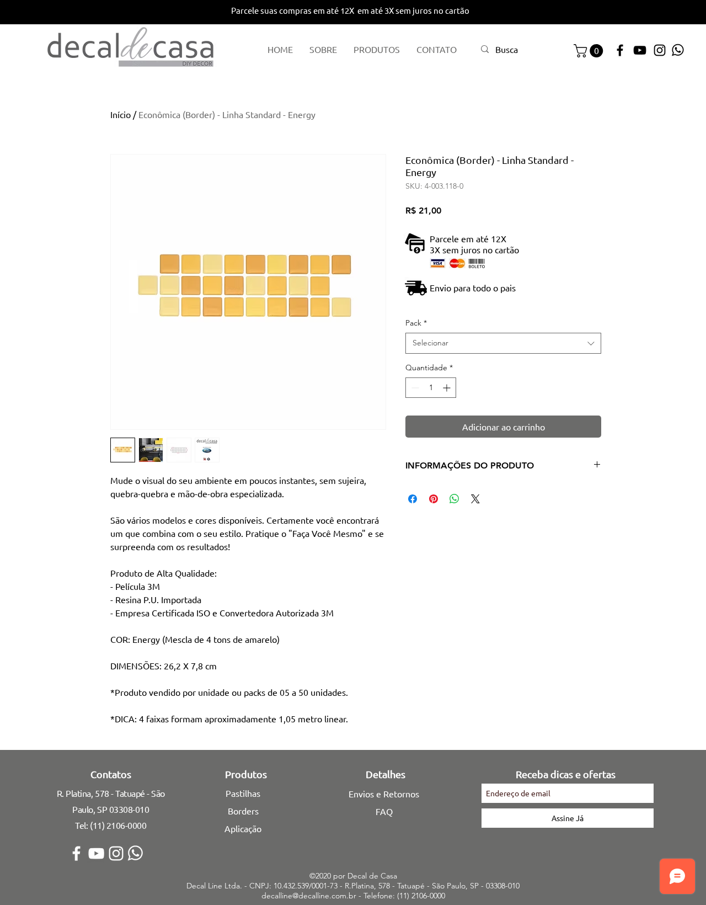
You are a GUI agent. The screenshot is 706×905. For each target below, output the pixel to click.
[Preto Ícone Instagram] (659, 50)
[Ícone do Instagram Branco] (116, 853)
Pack (416, 323)
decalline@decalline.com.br (308, 896)
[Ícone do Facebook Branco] (76, 853)
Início (120, 114)
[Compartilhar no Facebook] (412, 498)
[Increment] (447, 387)
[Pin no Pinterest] (433, 498)
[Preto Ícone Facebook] (620, 50)
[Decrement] (414, 387)
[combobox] (503, 343)
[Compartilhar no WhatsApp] (454, 498)
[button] (590, 50)
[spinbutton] (431, 387)
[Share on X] (475, 498)
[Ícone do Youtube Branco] (96, 853)
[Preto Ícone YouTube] (640, 50)
